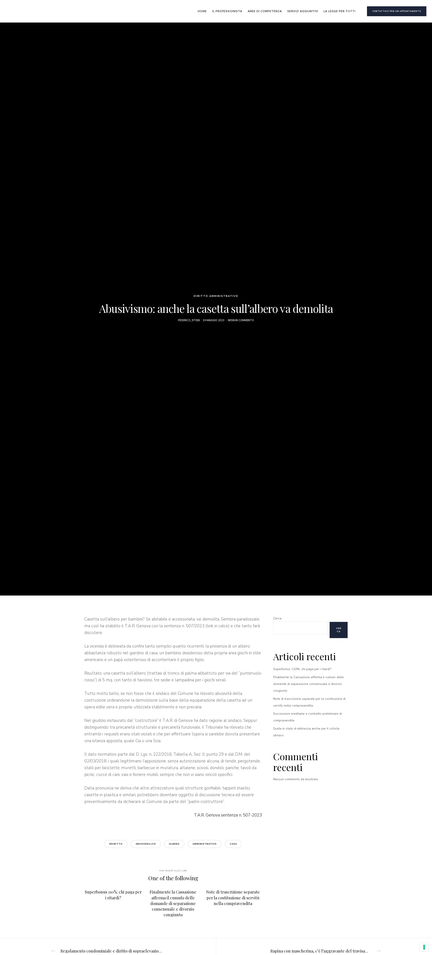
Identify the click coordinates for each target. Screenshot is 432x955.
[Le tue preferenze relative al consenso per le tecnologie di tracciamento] (424, 947)
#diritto (116, 844)
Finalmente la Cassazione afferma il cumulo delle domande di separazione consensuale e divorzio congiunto (308, 684)
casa (233, 844)
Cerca (277, 618)
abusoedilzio (146, 844)
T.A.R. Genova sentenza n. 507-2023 (228, 815)
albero (174, 844)
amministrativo (205, 844)
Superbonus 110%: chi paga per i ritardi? (302, 669)
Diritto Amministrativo (216, 296)
